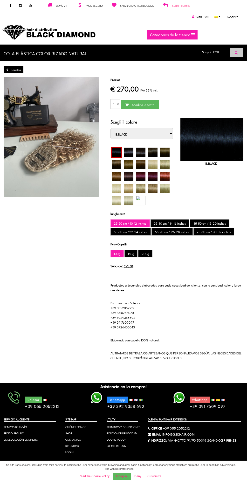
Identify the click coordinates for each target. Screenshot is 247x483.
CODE (216, 51)
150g (131, 253)
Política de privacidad (122, 433)
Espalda (16, 69)
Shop (205, 51)
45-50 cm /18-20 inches (209, 223)
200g (145, 253)
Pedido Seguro (14, 433)
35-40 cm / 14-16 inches (170, 223)
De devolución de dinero (21, 439)
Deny (137, 476)
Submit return (181, 5)
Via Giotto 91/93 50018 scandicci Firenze (202, 440)
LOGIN (69, 452)
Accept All (122, 476)
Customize (154, 476)
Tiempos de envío (15, 426)
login (231, 16)
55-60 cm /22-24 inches (130, 231)
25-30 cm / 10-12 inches (130, 223)
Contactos (73, 439)
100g (117, 253)
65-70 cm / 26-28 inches (172, 231)
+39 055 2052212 (176, 428)
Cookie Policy (116, 439)
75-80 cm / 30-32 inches (214, 231)
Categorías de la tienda (170, 34)
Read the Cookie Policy (94, 476)
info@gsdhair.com (178, 434)
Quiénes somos (75, 426)
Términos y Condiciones (123, 426)
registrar (201, 16)
